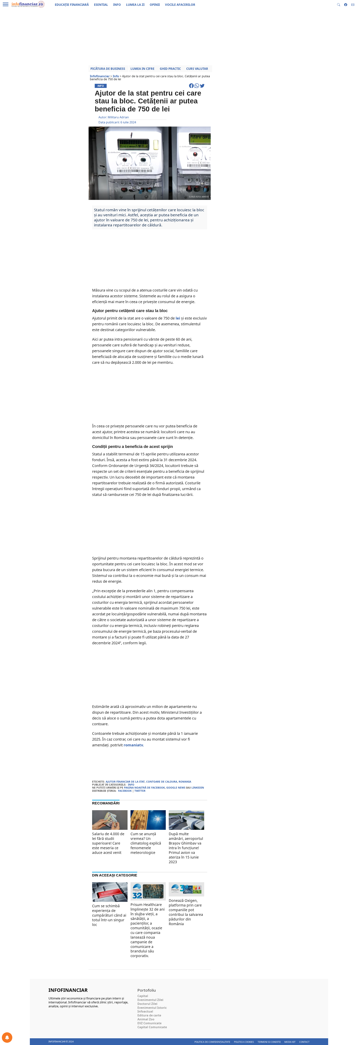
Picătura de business (107, 69)
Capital (142, 996)
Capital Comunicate (152, 1027)
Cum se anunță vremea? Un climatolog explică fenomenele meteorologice (146, 843)
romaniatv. (134, 744)
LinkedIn (197, 787)
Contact (304, 1042)
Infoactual (145, 1011)
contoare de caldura (161, 781)
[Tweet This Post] (202, 87)
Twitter (139, 790)
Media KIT (290, 1042)
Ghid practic (170, 69)
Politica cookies (244, 1042)
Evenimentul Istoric (152, 1008)
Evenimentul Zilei (150, 1000)
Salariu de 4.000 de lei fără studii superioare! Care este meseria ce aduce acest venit (108, 843)
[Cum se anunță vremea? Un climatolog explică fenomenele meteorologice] (148, 822)
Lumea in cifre (142, 69)
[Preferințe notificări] (7, 1037)
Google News (175, 787)
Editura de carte (149, 1015)
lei (178, 318)
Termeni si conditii (269, 1042)
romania (185, 781)
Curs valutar (197, 69)
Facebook (125, 790)
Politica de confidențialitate (212, 1042)
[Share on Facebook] (191, 87)
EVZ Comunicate (149, 1023)
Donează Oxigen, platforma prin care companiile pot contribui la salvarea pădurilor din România (186, 912)
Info (131, 784)
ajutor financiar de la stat (125, 781)
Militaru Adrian (118, 117)
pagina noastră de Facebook (144, 787)
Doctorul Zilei (147, 1004)
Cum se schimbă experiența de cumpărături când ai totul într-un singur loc (109, 915)
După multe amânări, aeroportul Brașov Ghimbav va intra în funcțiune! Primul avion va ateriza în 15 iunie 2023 (186, 847)
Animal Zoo (145, 1019)
